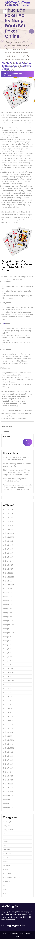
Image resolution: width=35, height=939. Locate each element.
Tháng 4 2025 (8, 561)
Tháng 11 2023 (8, 629)
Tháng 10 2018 (8, 796)
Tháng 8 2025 (8, 545)
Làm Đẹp (6, 849)
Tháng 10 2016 (8, 808)
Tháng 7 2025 (8, 549)
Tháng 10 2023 (8, 633)
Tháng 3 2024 (8, 613)
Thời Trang (7, 873)
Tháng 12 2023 (8, 625)
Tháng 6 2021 (8, 728)
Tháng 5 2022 (8, 692)
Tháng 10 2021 (8, 720)
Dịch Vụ (6, 833)
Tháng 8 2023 (8, 641)
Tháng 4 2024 (8, 609)
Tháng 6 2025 (8, 553)
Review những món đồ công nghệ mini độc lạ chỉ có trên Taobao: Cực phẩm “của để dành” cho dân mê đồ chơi (17, 487)
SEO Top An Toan (17, 2)
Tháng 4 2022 (8, 696)
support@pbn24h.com (16, 926)
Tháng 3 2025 (8, 565)
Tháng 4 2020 (8, 772)
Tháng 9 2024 (8, 589)
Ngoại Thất (7, 853)
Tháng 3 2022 (8, 700)
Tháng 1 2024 (8, 621)
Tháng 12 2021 (8, 712)
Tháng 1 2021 (7, 736)
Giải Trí (5, 841)
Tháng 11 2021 (8, 716)
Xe (4, 885)
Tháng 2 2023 (8, 664)
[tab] (5, 11)
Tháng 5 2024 (8, 605)
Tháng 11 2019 (8, 788)
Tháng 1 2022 (8, 708)
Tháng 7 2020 (8, 760)
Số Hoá (5, 861)
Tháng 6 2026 (8, 509)
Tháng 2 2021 (8, 732)
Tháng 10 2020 (8, 748)
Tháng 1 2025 (8, 573)
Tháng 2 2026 (8, 525)
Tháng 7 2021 (8, 724)
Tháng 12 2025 (8, 533)
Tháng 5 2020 (8, 768)
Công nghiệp (8, 829)
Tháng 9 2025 (8, 541)
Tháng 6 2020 (8, 764)
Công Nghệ (7, 825)
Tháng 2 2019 (8, 792)
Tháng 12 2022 (8, 672)
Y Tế (4, 893)
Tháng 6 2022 (8, 688)
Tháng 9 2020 (8, 752)
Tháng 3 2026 (8, 521)
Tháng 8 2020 (8, 756)
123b (3, 324)
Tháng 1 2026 (8, 529)
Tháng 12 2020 (8, 740)
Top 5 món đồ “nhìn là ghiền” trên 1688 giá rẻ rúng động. (15, 480)
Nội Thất (6, 857)
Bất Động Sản (8, 821)
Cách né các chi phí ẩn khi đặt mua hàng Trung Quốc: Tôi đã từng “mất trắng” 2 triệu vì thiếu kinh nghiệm (16, 472)
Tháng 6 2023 (8, 648)
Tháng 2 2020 (8, 780)
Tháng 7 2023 (8, 645)
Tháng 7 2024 (8, 597)
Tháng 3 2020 (8, 776)
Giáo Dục (6, 845)
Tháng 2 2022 (8, 704)
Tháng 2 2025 (8, 569)
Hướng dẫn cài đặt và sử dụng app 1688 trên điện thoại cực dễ (16, 458)
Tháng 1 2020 (8, 784)
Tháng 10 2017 (8, 800)
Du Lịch (5, 837)
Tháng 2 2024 (8, 617)
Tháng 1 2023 (8, 668)
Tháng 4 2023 (8, 656)
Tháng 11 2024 (8, 581)
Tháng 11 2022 (8, 676)
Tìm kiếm (6, 436)
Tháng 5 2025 (8, 557)
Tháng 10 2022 (8, 680)
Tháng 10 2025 (8, 537)
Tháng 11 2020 (8, 744)
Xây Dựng (6, 881)
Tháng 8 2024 (8, 593)
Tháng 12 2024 (8, 577)
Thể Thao (6, 869)
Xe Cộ (5, 889)
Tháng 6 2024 (8, 601)
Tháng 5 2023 (8, 652)
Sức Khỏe (6, 865)
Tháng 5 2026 (8, 513)
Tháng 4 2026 (8, 517)
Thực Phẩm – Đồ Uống (11, 877)
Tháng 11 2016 (8, 804)
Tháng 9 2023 (8, 637)
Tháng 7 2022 (8, 684)
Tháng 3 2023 (8, 660)
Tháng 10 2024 (8, 585)
